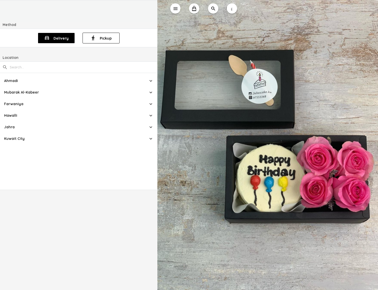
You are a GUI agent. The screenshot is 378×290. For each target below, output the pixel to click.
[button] (79, 81)
